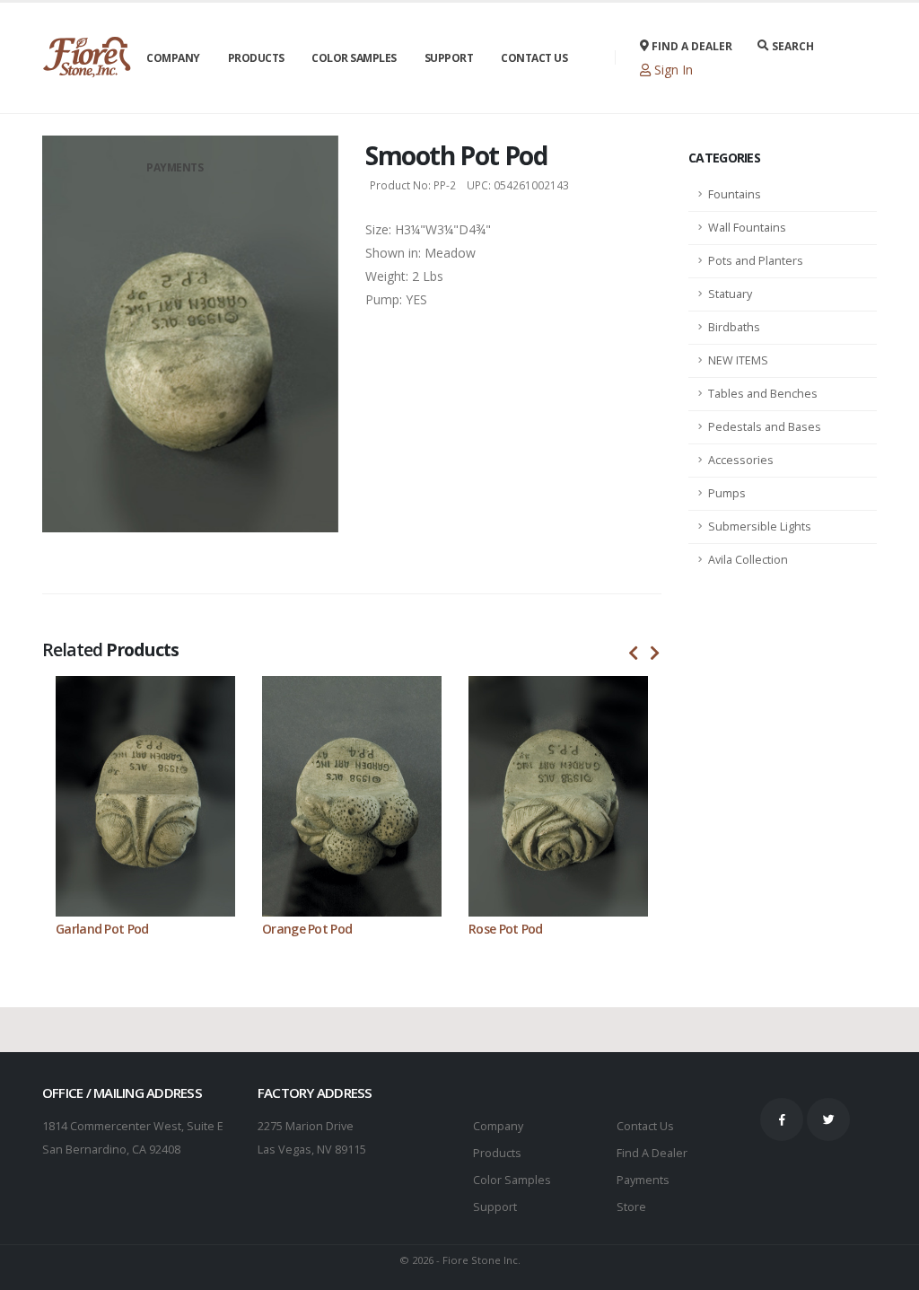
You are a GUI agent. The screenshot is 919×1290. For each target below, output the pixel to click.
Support (449, 58)
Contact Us (534, 58)
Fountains (734, 194)
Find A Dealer (652, 1153)
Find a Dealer (690, 46)
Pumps (727, 493)
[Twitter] (828, 1119)
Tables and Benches (763, 393)
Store (631, 1207)
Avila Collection (748, 559)
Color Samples (354, 58)
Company (173, 58)
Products (256, 58)
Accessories (741, 460)
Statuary (730, 294)
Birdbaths (734, 327)
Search (791, 46)
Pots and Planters (755, 260)
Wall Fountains (747, 227)
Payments (174, 167)
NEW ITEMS (738, 360)
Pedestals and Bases (764, 426)
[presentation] (634, 653)
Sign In (672, 69)
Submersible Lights (759, 526)
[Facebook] (781, 1119)
